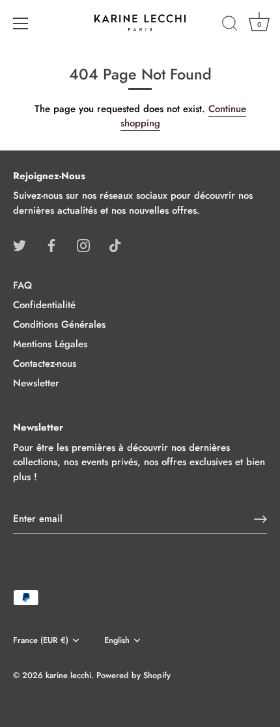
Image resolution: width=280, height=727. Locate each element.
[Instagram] (83, 244)
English (117, 640)
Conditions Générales (59, 324)
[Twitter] (19, 244)
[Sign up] (260, 519)
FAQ (22, 285)
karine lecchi (68, 675)
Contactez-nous (44, 363)
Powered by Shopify (133, 675)
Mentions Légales (50, 344)
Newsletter (36, 383)
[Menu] (21, 23)
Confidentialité (44, 305)
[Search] (230, 25)
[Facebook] (51, 244)
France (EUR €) (40, 640)
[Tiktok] (115, 244)
